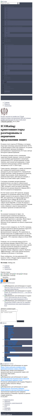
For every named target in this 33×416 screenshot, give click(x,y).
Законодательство (13, 36)
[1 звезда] (4, 274)
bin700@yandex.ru (6, 414)
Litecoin (10, 11)
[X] (7, 281)
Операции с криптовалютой (13, 26)
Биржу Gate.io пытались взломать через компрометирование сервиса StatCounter (13, 367)
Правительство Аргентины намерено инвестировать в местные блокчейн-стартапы (15, 389)
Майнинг (7, 19)
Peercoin (10, 16)
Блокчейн (7, 39)
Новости (7, 33)
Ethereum (11, 10)
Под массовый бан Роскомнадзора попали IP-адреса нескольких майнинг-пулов (15, 379)
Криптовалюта (9, 6)
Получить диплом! (6, 121)
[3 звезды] (17, 274)
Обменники (11, 31)
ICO (5, 38)
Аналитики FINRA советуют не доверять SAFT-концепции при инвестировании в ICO (17, 304)
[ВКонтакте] (2, 281)
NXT (9, 15)
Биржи (10, 28)
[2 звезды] (10, 274)
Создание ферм (13, 21)
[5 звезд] (4, 275)
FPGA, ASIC (12, 24)
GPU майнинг (12, 23)
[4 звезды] (24, 274)
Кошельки (11, 29)
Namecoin (11, 13)
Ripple (10, 18)
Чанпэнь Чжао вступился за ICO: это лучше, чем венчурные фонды (18, 288)
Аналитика (11, 34)
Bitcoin (10, 8)
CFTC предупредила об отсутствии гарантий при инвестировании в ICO (16, 298)
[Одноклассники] (4, 281)
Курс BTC (7, 41)
